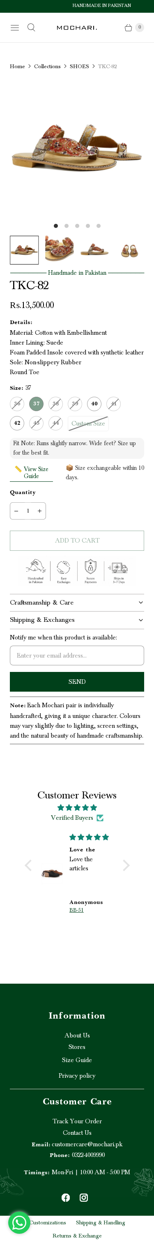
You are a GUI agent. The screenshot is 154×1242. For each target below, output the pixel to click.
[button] (30, 865)
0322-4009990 (77, 1155)
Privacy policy (77, 1075)
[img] (77, 808)
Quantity (23, 493)
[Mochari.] (77, 27)
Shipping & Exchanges (42, 620)
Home (17, 66)
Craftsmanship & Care (42, 602)
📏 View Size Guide (31, 473)
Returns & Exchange (77, 1236)
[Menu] (15, 27)
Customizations (47, 1222)
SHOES (79, 66)
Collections (47, 66)
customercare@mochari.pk (77, 1144)
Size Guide (77, 1060)
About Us (77, 1035)
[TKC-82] (77, 148)
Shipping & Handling (100, 1222)
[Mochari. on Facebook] (66, 1198)
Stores (77, 1047)
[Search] (31, 27)
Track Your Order (77, 1121)
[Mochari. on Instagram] (84, 1198)
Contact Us (77, 1132)
